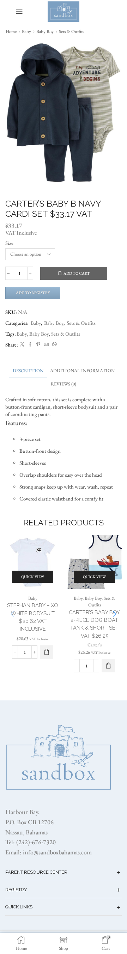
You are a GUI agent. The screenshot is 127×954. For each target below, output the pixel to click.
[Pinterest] (38, 345)
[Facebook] (30, 345)
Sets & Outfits (71, 31)
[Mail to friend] (46, 345)
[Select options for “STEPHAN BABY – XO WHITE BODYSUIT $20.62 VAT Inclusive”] (46, 652)
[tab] (28, 370)
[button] (115, 614)
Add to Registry (33, 292)
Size (9, 243)
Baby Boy (45, 31)
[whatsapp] (53, 345)
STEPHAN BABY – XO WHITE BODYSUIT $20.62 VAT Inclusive (32, 617)
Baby (26, 31)
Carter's (94, 645)
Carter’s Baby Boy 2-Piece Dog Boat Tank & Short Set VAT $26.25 (94, 624)
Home (11, 31)
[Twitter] (22, 345)
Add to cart (77, 273)
